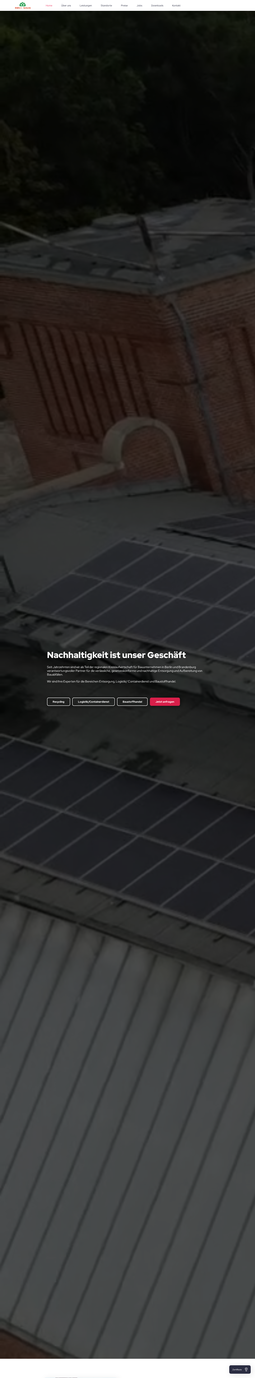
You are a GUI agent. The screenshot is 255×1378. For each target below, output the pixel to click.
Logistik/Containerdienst (93, 711)
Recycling (58, 711)
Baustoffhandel (132, 711)
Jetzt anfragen (165, 711)
